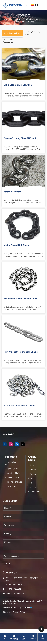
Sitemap (6, 612)
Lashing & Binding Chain (32, 33)
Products (17, 20)
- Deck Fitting (11, 486)
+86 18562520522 (14, 589)
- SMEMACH (33, 491)
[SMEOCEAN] (8, 434)
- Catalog (32, 478)
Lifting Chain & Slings (23, 22)
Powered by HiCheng (12, 607)
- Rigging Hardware (13, 482)
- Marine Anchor (12, 477)
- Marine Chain (11, 468)
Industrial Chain (32, 20)
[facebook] (5, 444)
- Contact (32, 487)
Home (6, 20)
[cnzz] (28, 608)
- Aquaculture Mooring (11, 463)
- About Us (32, 469)
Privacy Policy (19, 612)
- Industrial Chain (12, 473)
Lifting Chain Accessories (8, 40)
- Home (31, 465)
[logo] (12, 5)
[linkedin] (11, 444)
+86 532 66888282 (14, 584)
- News (31, 482)
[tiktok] (23, 444)
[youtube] (17, 444)
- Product (32, 474)
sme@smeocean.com (15, 593)
